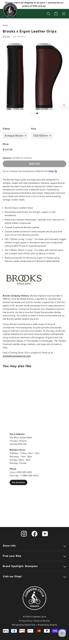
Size (33, 128)
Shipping (7, 158)
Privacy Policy (25, 621)
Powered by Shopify (47, 625)
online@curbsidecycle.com (17, 356)
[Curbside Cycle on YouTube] (45, 533)
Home (5, 25)
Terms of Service (42, 621)
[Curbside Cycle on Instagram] (24, 533)
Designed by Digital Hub (23, 625)
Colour (6, 128)
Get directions (18, 482)
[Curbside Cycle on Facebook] (34, 533)
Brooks (6, 36)
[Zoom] (64, 105)
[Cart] (56, 13)
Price (6, 144)
